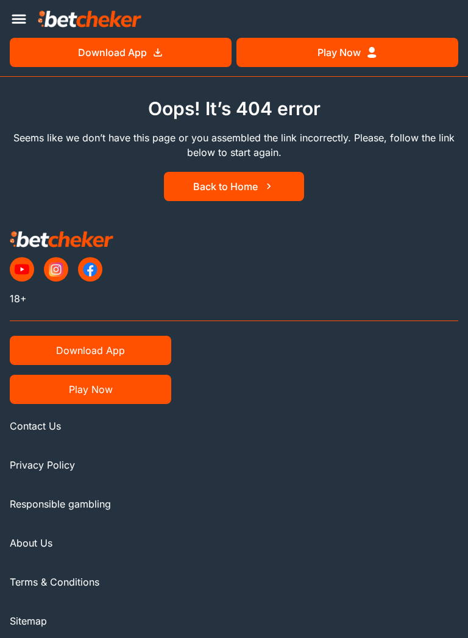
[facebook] (90, 269)
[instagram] (56, 269)
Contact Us (35, 426)
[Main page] (89, 18)
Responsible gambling (60, 504)
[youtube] (22, 269)
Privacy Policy (42, 465)
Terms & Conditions (54, 582)
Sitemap (28, 621)
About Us (31, 543)
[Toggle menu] (19, 19)
